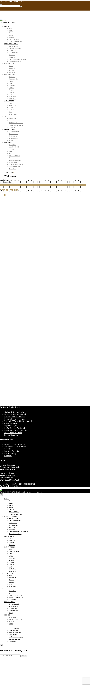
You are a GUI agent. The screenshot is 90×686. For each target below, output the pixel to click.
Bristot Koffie (6, 255)
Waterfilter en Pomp (15, 61)
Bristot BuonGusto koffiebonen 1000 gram (31, 327)
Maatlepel (12, 85)
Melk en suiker (13, 138)
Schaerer (12, 57)
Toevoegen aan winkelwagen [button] (9, 266)
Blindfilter (12, 77)
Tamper (11, 92)
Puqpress (12, 90)
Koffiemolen (13, 162)
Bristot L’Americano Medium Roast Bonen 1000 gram (31, 268)
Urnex (11, 151)
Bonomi (11, 35)
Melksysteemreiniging (16, 164)
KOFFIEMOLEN (9, 64)
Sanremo (12, 55)
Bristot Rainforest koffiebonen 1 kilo (9, 326)
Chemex (11, 107)
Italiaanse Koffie (7, 259)
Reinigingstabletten (15, 160)
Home (2, 206)
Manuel (11, 37)
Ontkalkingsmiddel (15, 167)
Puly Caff (11, 149)
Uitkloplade (12, 99)
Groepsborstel (13, 158)
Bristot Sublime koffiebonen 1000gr (8, 388)
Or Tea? (11, 120)
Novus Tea (12, 118)
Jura (10, 153)
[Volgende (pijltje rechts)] (86, 343)
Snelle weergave (9, 273)
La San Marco (13, 53)
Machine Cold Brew (15, 147)
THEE (6, 116)
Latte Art (11, 81)
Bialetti (11, 28)
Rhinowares (12, 114)
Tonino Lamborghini (15, 42)
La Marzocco (13, 50)
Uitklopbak (12, 96)
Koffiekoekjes (13, 134)
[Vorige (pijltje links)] (4, 343)
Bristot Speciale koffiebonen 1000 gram (53, 327)
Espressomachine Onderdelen (19, 59)
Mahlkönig (12, 68)
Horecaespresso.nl (8, 22)
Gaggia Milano (13, 46)
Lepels (11, 83)
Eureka (11, 66)
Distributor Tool (14, 79)
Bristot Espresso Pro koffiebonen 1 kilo (76, 264)
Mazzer (11, 70)
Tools (10, 94)
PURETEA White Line (16, 125)
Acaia (11, 103)
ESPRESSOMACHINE (11, 44)
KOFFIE (6, 26)
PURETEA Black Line (16, 123)
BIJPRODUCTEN (9, 129)
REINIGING (8, 143)
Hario (10, 112)
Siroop (11, 140)
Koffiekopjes (13, 136)
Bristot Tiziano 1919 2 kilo (52, 383)
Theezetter (12, 127)
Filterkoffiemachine (15, 48)
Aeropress (12, 105)
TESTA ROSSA (14, 39)
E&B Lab (11, 110)
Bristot (11, 31)
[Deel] (78, 2)
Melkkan (11, 88)
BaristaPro (12, 145)
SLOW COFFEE (9, 101)
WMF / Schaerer (14, 156)
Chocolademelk (14, 131)
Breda (11, 33)
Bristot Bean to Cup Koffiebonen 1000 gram (53, 264)
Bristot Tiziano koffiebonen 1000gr (74, 327)
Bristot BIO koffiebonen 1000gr (28, 386)
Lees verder (7, 678)
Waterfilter (12, 169)
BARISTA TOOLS (9, 75)
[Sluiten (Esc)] (82, 2)
